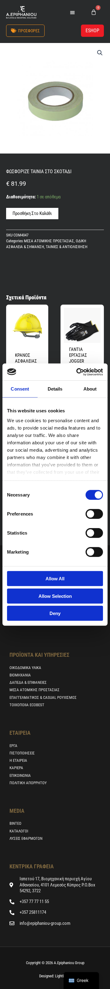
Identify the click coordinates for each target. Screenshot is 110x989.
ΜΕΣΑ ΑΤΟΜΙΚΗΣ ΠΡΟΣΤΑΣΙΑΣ (49, 241)
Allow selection (55, 595)
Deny (55, 613)
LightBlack (62, 976)
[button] (72, 12)
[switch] (94, 514)
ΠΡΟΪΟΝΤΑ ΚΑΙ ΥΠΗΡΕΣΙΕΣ (39, 655)
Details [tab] (55, 388)
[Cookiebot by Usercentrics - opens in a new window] (77, 372)
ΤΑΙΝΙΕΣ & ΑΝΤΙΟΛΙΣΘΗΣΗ (66, 246)
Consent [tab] (20, 388)
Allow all (55, 578)
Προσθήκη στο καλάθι (32, 213)
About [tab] (90, 388)
